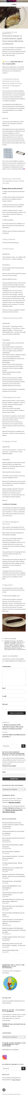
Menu (14, 4)
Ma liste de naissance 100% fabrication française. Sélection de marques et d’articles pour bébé (14, 930)
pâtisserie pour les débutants (15, 649)
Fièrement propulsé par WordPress (11, 1094)
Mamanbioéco (7, 33)
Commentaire (6, 666)
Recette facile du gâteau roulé (10, 950)
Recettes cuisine (10, 638)
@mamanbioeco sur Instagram (10, 1049)
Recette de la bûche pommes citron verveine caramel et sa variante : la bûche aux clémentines (13, 824)
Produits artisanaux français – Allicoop (12, 863)
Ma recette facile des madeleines (11, 851)
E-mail (4, 696)
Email (3, 772)
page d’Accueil (16, 1079)
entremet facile (15, 642)
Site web (5, 704)
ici (17, 242)
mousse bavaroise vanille (13, 648)
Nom (4, 688)
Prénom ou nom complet (9, 766)
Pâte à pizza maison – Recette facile (11, 881)
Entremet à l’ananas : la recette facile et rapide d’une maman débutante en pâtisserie (12, 921)
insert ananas (14, 645)
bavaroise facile (10, 641)
